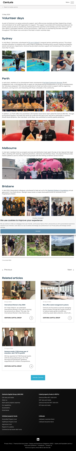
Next (70, 270)
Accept (38, 231)
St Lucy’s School (33, 42)
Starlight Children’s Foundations (58, 190)
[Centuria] (8, 2)
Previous (8, 270)
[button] (70, 3)
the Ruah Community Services (52, 82)
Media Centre (38, 377)
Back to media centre (11, 7)
